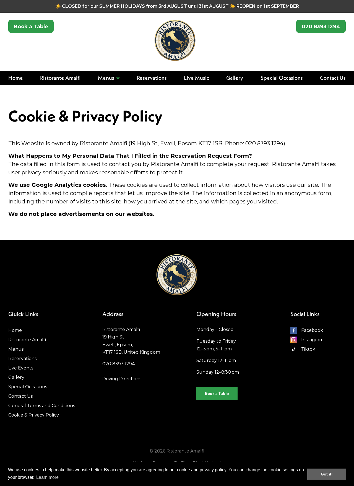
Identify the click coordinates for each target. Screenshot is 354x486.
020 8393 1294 (321, 27)
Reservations (152, 77)
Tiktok (308, 349)
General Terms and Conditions (41, 405)
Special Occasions (282, 77)
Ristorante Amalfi (60, 77)
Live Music (196, 77)
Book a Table (31, 27)
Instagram (312, 339)
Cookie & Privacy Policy (33, 415)
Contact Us (333, 77)
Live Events (20, 368)
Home (15, 77)
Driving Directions (121, 378)
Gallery (234, 77)
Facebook (312, 330)
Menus (106, 77)
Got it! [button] (327, 474)
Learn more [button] (47, 477)
